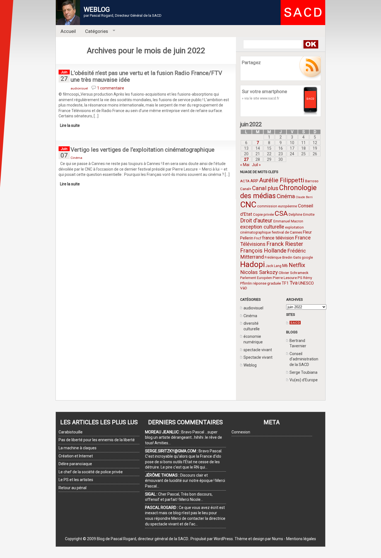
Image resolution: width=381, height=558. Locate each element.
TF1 (285, 283)
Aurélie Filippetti (281, 180)
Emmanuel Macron (288, 221)
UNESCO (306, 283)
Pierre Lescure (285, 277)
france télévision (278, 238)
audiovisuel (253, 308)
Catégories (94, 31)
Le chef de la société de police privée (91, 472)
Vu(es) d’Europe (304, 380)
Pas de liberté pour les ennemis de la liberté (97, 440)
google (307, 257)
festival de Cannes (287, 232)
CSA (281, 213)
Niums (277, 539)
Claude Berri (304, 197)
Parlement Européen (256, 278)
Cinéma (286, 196)
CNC (248, 204)
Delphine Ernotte (302, 215)
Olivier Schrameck (293, 272)
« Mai (244, 164)
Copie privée (263, 214)
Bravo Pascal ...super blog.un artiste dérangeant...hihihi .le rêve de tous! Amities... (183, 437)
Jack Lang (273, 266)
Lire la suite (70, 125)
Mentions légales (301, 539)
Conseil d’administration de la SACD (304, 359)
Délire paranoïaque (75, 464)
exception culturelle (262, 227)
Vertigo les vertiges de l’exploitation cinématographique (142, 149)
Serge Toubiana (303, 372)
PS (300, 277)
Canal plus (265, 188)
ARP (254, 180)
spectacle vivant (257, 350)
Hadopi (252, 264)
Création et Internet (76, 456)
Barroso (312, 181)
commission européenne (277, 206)
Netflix (297, 265)
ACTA (245, 181)
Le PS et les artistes (76, 479)
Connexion (241, 432)
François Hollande (263, 250)
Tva (294, 283)
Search (310, 44)
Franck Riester (284, 244)
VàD (243, 288)
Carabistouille (71, 432)
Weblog (250, 365)
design (258, 539)
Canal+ (245, 188)
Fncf (257, 238)
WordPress (223, 539)
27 (246, 159)
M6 (285, 265)
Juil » (256, 164)
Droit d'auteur (256, 220)
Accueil (68, 31)
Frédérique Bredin (278, 257)
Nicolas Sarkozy (259, 272)
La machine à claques (78, 448)
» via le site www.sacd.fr (260, 98)
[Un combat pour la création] (295, 323)
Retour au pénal (72, 488)
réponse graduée (267, 283)
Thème (241, 539)
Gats (297, 257)
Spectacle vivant (258, 357)
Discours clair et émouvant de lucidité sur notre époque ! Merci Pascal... (185, 480)
